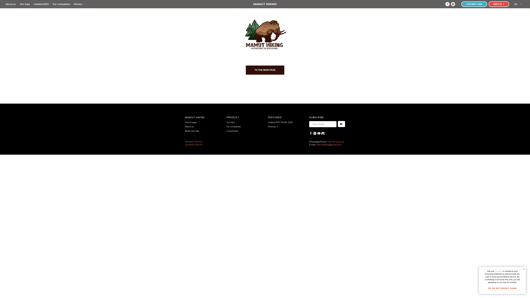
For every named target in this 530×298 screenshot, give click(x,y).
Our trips (25, 4)
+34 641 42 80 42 (336, 142)
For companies (61, 4)
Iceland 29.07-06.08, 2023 (280, 122)
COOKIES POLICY (194, 144)
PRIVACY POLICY (193, 142)
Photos (78, 4)
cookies (498, 271)
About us (11, 4)
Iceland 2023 (41, 4)
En (516, 4)
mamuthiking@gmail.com (329, 144)
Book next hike (192, 131)
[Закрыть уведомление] (523, 269)
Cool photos (232, 131)
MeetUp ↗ (273, 126)
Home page (191, 122)
